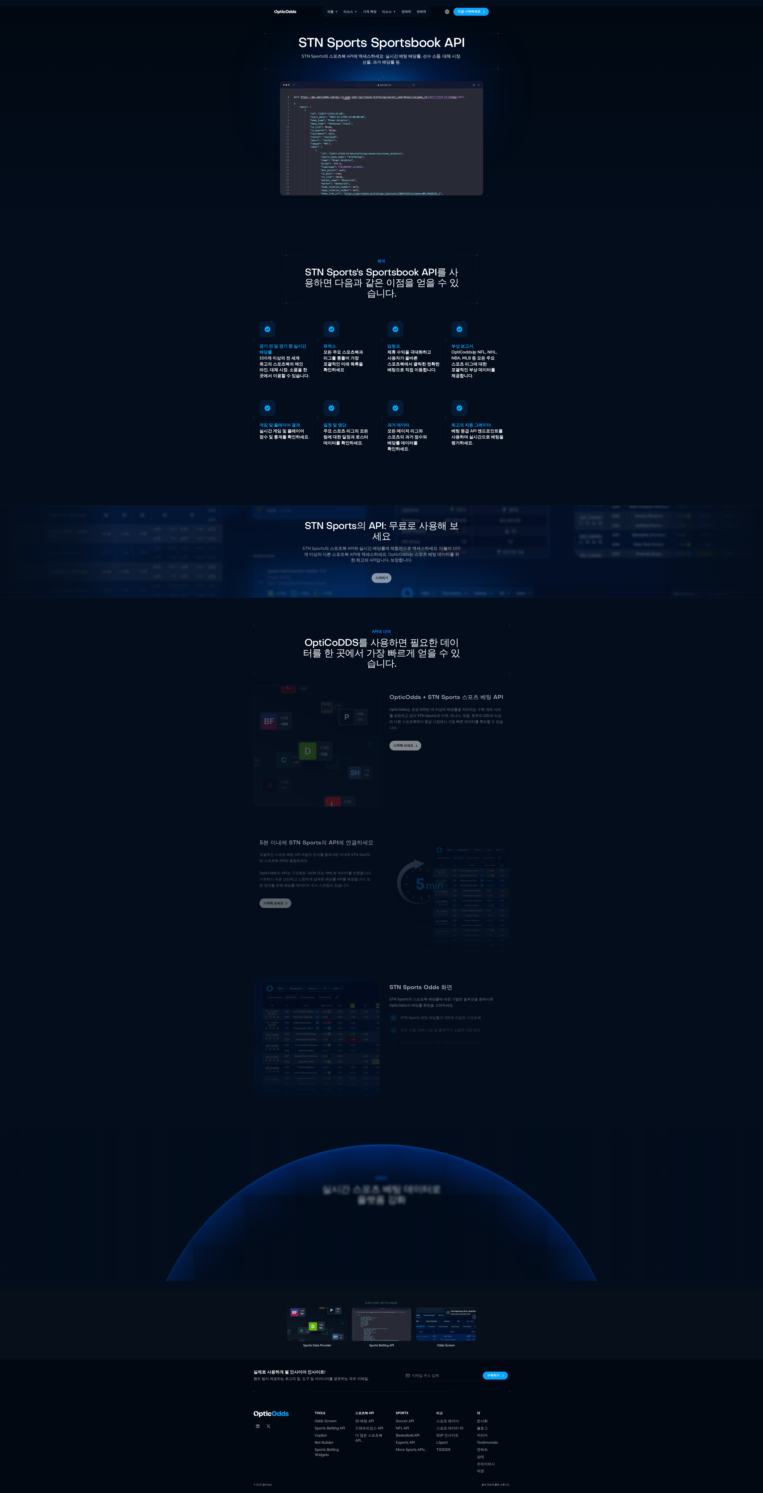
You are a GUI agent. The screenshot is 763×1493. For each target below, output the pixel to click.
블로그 (482, 1428)
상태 (480, 1457)
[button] (332, 11)
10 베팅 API (364, 1421)
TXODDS (443, 1449)
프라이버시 (486, 1464)
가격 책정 (370, 12)
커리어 (482, 1435)
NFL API (402, 1428)
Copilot (321, 1435)
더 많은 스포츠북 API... (368, 1438)
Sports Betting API (330, 1428)
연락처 (406, 12)
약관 (480, 1471)
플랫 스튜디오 (502, 1484)
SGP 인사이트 (447, 1435)
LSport (442, 1442)
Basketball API (408, 1435)
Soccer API (405, 1421)
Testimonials (487, 1442)
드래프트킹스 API (369, 1428)
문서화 (482, 1421)
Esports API (405, 1442)
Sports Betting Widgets (327, 1452)
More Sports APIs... (411, 1449)
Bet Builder (324, 1442)
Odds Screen (326, 1421)
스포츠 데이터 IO (449, 1428)
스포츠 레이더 (447, 1421)
